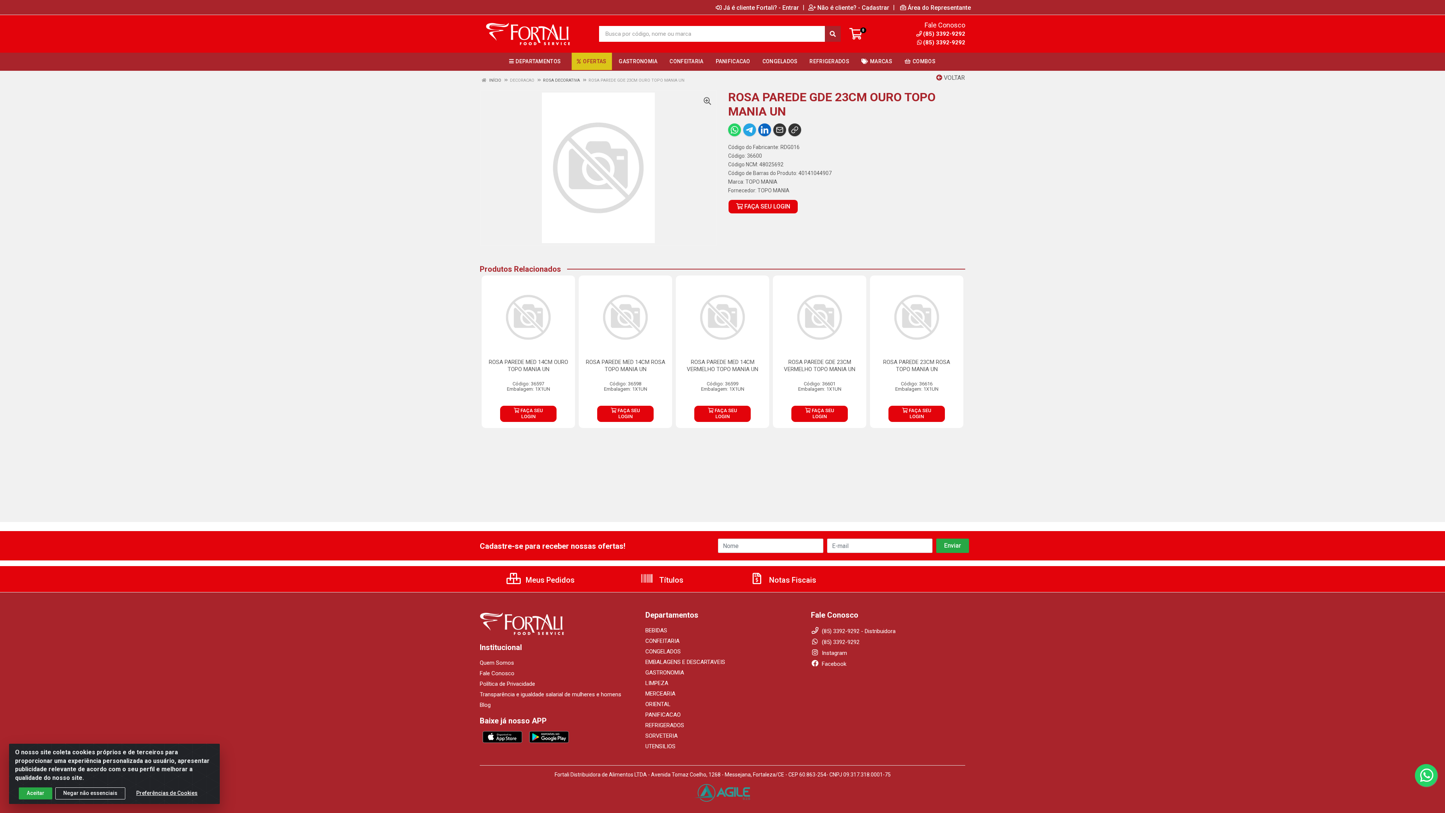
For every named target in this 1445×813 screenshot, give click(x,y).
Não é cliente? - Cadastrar (853, 8)
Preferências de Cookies (167, 793)
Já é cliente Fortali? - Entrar (761, 8)
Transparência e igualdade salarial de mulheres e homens (550, 694)
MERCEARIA (660, 693)
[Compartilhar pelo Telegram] (749, 129)
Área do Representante (939, 8)
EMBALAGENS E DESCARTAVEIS (685, 662)
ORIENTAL (658, 704)
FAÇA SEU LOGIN (766, 206)
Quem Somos (497, 662)
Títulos (670, 580)
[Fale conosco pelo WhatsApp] (1426, 775)
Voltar (953, 77)
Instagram (833, 653)
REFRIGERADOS (664, 725)
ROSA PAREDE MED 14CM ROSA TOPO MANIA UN (625, 366)
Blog (485, 705)
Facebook (833, 664)
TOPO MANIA (761, 182)
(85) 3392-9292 (944, 42)
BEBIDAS (656, 630)
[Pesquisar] (833, 34)
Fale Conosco (497, 673)
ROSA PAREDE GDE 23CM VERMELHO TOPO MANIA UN (819, 366)
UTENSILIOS (660, 746)
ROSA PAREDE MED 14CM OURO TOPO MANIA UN (528, 366)
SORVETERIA (661, 735)
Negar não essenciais (90, 793)
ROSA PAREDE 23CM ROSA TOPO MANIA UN (916, 366)
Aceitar (35, 793)
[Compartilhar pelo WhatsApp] (734, 129)
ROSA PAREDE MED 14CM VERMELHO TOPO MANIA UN (722, 366)
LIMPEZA (656, 683)
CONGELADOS (663, 651)
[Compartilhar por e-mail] (779, 129)
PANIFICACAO (663, 714)
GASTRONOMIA (664, 672)
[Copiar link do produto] (794, 129)
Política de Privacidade (507, 684)
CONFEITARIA (662, 641)
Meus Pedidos (549, 580)
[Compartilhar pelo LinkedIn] (764, 129)
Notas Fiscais (791, 580)
